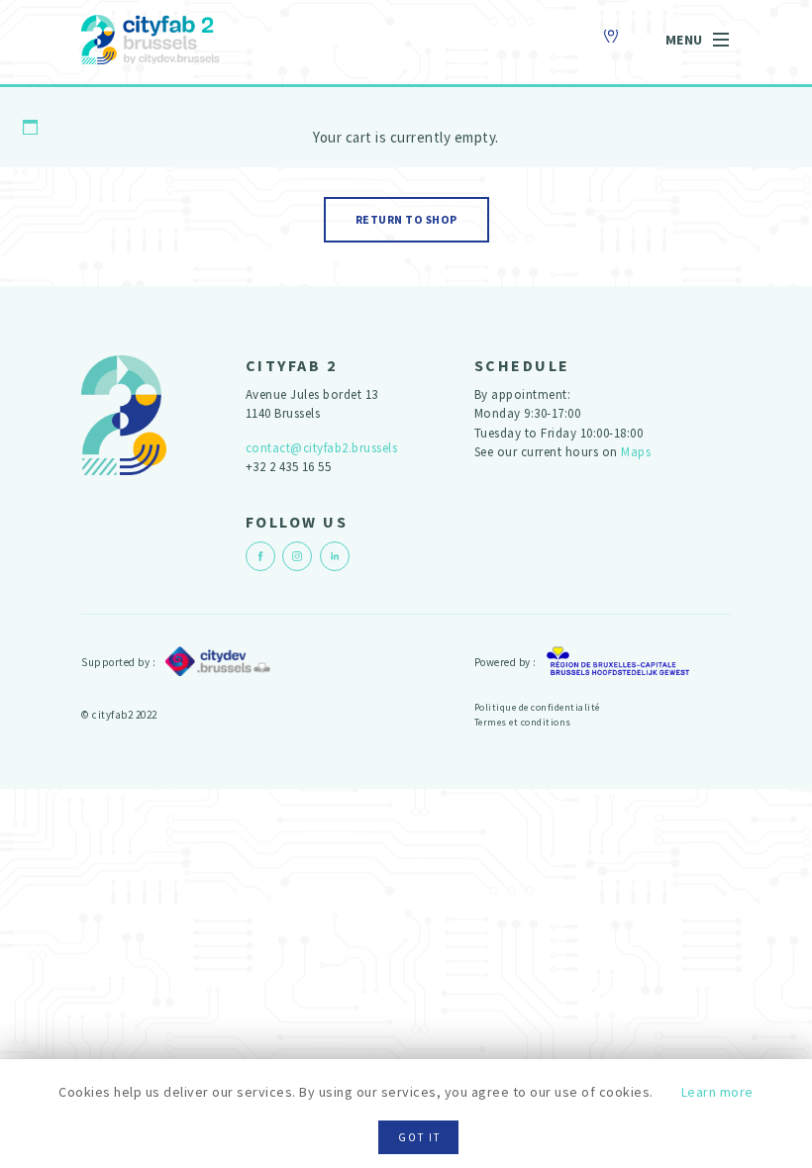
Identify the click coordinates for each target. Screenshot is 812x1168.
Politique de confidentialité (537, 707)
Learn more (717, 1092)
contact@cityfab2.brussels (322, 447)
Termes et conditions (522, 722)
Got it (419, 1137)
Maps (636, 451)
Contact (612, 36)
